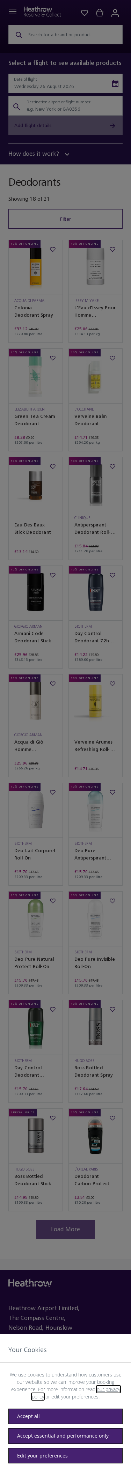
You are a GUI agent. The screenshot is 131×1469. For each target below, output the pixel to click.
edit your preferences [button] (75, 1396)
